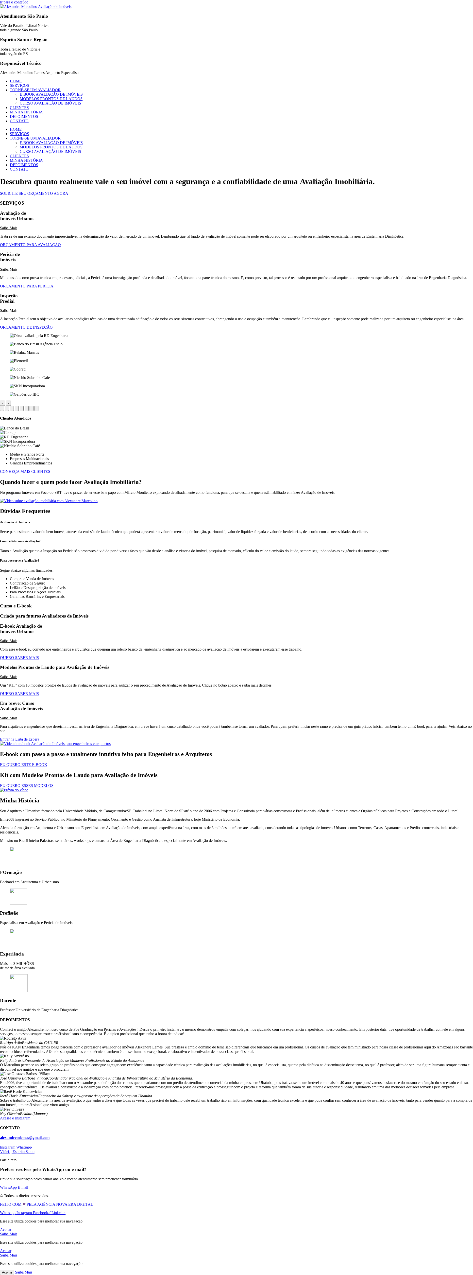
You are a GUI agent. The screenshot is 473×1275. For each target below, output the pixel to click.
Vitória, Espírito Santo (17, 1152)
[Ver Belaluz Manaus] (12, 408)
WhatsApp (8, 1187)
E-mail (23, 1187)
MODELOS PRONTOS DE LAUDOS (51, 99)
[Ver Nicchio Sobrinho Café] (27, 408)
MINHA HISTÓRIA (26, 112)
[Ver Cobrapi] (22, 408)
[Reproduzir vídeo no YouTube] (49, 501)
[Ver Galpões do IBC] (36, 408)
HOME (16, 81)
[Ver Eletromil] (17, 408)
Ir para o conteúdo (14, 2)
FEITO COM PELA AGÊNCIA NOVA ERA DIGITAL (46, 1204)
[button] (236, 228)
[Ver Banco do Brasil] (7, 408)
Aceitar (7, 1272)
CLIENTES (19, 108)
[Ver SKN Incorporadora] (32, 408)
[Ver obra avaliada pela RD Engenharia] (2, 408)
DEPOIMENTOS (24, 116)
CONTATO (19, 121)
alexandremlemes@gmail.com (25, 1137)
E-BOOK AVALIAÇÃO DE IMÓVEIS (51, 94)
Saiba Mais (8, 228)
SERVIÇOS (19, 85)
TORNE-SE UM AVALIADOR (35, 90)
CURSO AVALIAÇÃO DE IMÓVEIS (50, 103)
